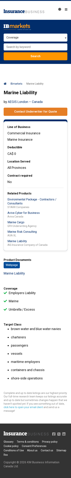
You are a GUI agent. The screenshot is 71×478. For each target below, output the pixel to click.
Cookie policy (11, 446)
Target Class (12, 324)
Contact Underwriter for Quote (35, 111)
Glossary (8, 441)
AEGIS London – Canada (25, 102)
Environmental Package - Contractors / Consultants (31, 201)
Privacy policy (50, 441)
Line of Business (18, 127)
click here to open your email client (23, 407)
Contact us (47, 450)
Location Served (18, 161)
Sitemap (61, 450)
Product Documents (17, 260)
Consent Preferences (34, 446)
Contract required (19, 175)
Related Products (19, 193)
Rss (6, 454)
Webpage (12, 265)
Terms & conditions (28, 441)
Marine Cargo (15, 222)
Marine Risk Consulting (22, 231)
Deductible (14, 147)
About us (32, 450)
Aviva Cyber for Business (23, 213)
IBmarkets (16, 83)
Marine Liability (17, 241)
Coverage (10, 288)
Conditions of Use (14, 450)
